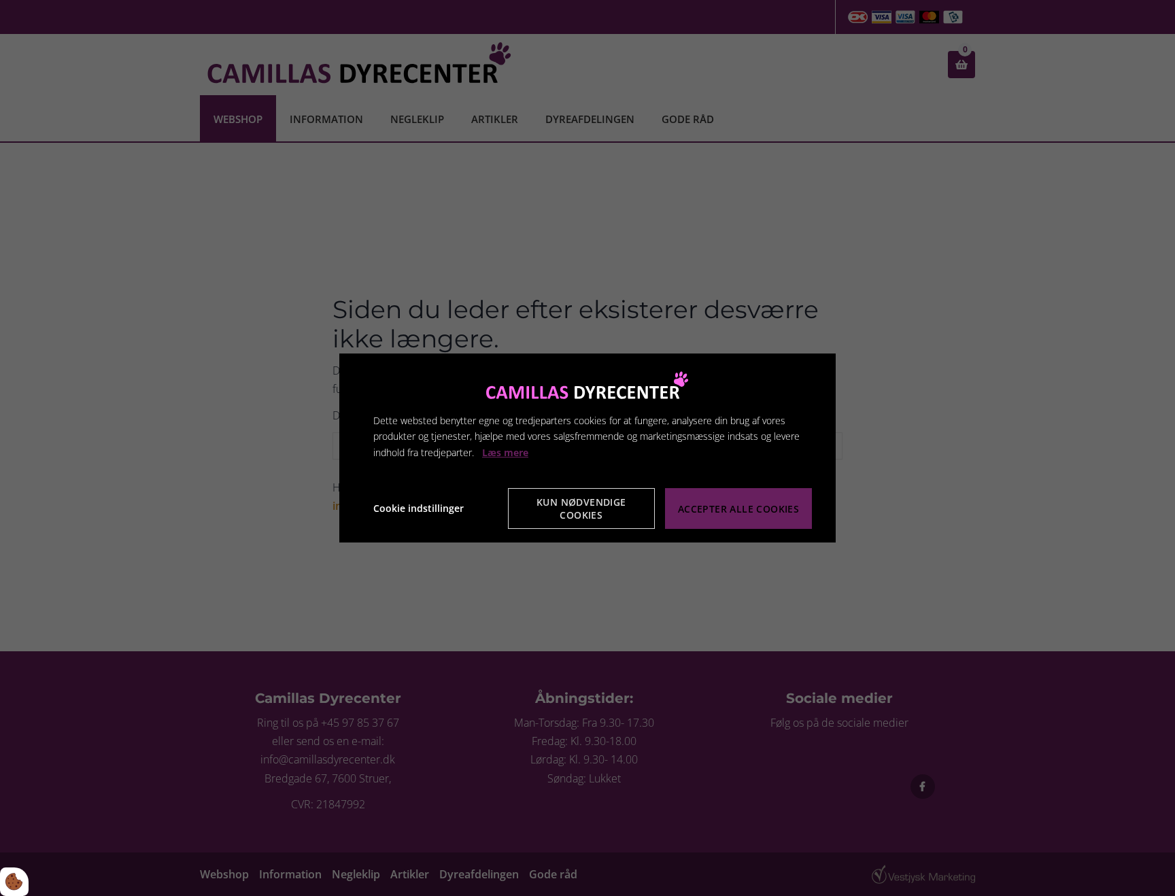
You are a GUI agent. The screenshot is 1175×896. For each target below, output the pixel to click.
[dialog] (587, 448)
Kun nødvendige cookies (581, 508)
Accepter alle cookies (738, 508)
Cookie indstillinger (418, 508)
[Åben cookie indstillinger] (14, 881)
